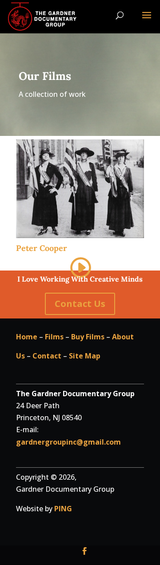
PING (63, 508)
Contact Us (80, 304)
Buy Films (87, 337)
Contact (46, 356)
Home (26, 337)
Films (54, 337)
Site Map (84, 356)
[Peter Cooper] (80, 188)
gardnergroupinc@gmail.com (68, 442)
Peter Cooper (41, 248)
